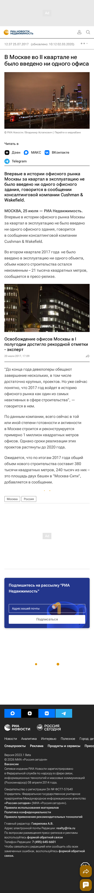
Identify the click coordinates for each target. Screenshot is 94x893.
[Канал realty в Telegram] (64, 713)
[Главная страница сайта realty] (26, 32)
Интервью (48, 739)
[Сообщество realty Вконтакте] (46, 713)
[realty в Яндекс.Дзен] (29, 713)
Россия (29, 499)
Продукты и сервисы (64, 746)
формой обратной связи (45, 837)
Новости (10, 739)
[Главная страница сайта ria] (5, 32)
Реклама (36, 746)
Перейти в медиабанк (68, 132)
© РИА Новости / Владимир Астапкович (28, 132)
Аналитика (29, 739)
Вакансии (11, 764)
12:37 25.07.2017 (16, 44)
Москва (12, 499)
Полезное (68, 739)
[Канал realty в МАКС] (12, 713)
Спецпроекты (15, 746)
